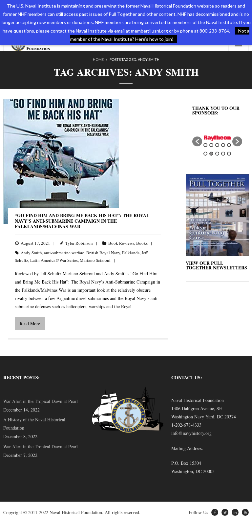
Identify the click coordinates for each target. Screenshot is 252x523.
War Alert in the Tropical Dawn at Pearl (40, 401)
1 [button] (205, 145)
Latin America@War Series (54, 260)
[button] (197, 141)
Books (142, 243)
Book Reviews (121, 243)
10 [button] (229, 154)
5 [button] (229, 145)
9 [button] (223, 154)
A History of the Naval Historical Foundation (34, 423)
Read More (30, 323)
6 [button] (205, 154)
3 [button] (217, 145)
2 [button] (211, 145)
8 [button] (217, 154)
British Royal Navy (103, 253)
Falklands (130, 253)
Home (98, 59)
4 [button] (223, 145)
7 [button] (211, 154)
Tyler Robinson (79, 243)
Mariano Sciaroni (95, 260)
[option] (217, 138)
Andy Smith (31, 253)
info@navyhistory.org (191, 433)
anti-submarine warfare (64, 253)
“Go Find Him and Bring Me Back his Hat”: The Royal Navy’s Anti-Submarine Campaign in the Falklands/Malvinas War (82, 221)
